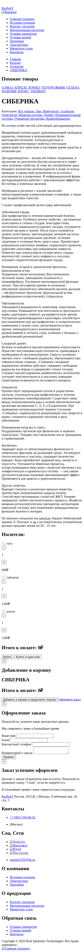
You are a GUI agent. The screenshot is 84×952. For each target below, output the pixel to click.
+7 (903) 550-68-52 (22, 817)
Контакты (16, 52)
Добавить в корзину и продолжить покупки (29, 699)
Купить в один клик (28, 656)
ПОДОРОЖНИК (53, 87)
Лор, (39, 111)
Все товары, (27, 111)
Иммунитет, (51, 111)
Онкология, (10, 115)
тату (9, 543)
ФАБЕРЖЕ (9, 91)
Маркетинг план (21, 48)
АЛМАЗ (7, 87)
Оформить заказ (69, 699)
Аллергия (16, 66)
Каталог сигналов (22, 26)
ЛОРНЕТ (34, 87)
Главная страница (22, 19)
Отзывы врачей (20, 37)
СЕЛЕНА (73, 87)
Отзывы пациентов (23, 33)
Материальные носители (27, 30)
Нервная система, (31, 115)
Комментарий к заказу (17, 753)
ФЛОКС (23, 91)
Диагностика (19, 44)
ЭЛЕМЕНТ (38, 91)
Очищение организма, (30, 118)
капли (11, 611)
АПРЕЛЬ (20, 87)
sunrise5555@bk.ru (22, 860)
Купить (7, 656)
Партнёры (17, 41)
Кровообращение (58, 118)
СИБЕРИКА (18, 70)
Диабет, (49, 115)
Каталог (15, 62)
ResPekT (7, 8)
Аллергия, (67, 111)
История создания (22, 22)
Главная (15, 59)
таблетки (13, 577)
